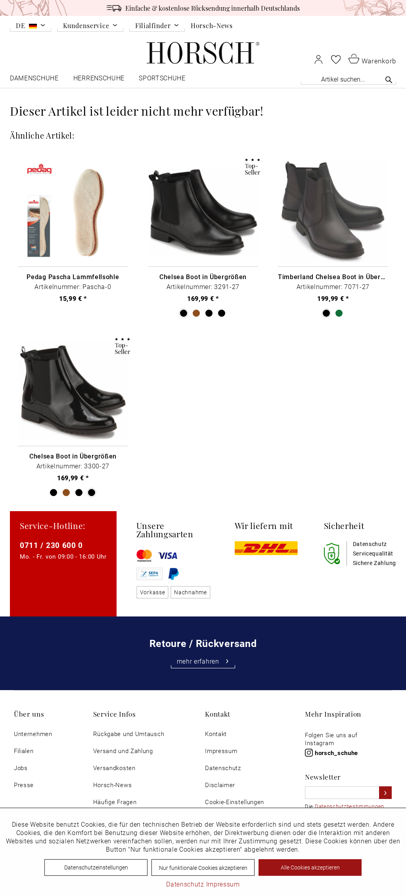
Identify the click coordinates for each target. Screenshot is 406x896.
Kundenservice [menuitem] (86, 26)
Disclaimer (220, 785)
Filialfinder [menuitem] (152, 26)
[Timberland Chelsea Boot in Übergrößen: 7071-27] (333, 211)
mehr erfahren (198, 661)
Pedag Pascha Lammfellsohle (73, 277)
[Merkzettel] (336, 59)
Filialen (24, 751)
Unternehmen (33, 734)
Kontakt (216, 734)
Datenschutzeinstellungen (96, 867)
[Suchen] (388, 79)
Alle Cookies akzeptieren (310, 867)
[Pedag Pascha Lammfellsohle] (73, 211)
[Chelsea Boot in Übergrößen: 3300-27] (73, 391)
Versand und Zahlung (123, 751)
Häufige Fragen (115, 802)
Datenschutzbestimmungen (349, 806)
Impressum (221, 751)
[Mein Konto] (318, 59)
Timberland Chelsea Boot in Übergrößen (333, 277)
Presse (24, 785)
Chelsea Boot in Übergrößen (203, 277)
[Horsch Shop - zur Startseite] (203, 53)
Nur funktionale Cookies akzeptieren (203, 867)
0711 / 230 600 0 (51, 545)
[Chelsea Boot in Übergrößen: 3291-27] (203, 211)
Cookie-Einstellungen (234, 802)
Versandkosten (114, 768)
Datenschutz (223, 768)
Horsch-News (212, 25)
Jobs (21, 768)
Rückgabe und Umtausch (129, 734)
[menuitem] (30, 27)
